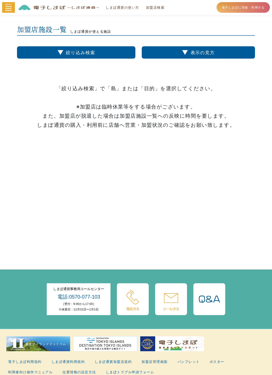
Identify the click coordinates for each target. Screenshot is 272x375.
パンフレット (188, 361)
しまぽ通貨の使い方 (122, 7)
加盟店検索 (155, 7)
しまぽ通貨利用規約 (68, 361)
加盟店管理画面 (155, 361)
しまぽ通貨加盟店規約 (113, 361)
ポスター (217, 361)
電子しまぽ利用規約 (25, 361)
